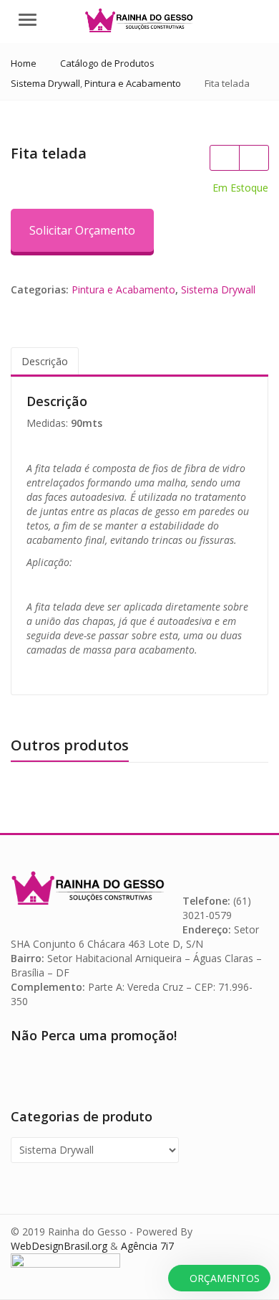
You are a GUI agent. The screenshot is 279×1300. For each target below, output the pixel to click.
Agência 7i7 (147, 1246)
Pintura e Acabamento (123, 289)
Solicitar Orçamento (82, 230)
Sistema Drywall (218, 289)
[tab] (45, 362)
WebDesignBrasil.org (59, 1246)
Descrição (44, 361)
